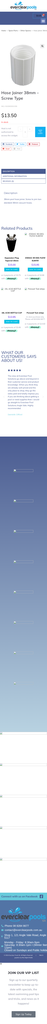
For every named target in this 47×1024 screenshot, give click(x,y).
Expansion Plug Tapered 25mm (12, 259)
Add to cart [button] (12, 269)
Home (3, 30)
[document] (23, 993)
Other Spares (25, 30)
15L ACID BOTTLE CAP (12, 313)
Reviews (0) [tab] (8, 181)
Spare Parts (13, 30)
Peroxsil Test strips (35, 313)
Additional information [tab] (15, 176)
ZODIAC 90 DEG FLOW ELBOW (35, 259)
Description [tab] (9, 171)
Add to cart (40, 131)
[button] (43, 20)
